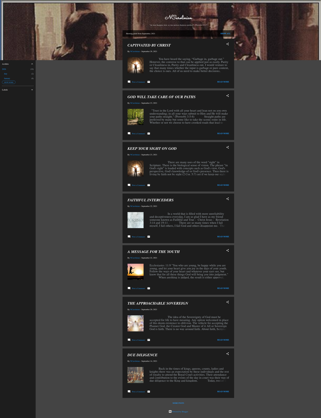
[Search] (232, 7)
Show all (225, 33)
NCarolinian (178, 18)
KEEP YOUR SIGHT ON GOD (152, 148)
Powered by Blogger (180, 411)
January (7, 78)
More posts (178, 403)
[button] (227, 44)
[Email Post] (148, 82)
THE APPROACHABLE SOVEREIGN (158, 303)
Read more (223, 81)
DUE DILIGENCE (142, 354)
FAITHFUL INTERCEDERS (151, 200)
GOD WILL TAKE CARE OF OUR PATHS (162, 96)
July (5, 73)
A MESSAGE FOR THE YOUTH (154, 251)
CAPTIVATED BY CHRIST (149, 45)
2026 (4, 69)
